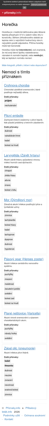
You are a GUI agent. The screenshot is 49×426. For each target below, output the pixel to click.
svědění (8, 293)
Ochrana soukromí (34, 415)
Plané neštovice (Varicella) (22, 313)
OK (24, 7)
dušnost (8, 130)
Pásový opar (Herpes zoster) (24, 258)
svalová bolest (11, 389)
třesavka (9, 365)
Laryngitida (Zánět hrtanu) (22, 155)
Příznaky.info (13, 408)
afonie (7, 180)
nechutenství (10, 105)
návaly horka (11, 333)
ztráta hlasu (10, 175)
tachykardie (10, 219)
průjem (8, 100)
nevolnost (9, 384)
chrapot (8, 170)
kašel (7, 140)
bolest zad (9, 298)
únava (7, 185)
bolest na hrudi (11, 145)
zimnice (8, 215)
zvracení (9, 380)
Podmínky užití (11, 415)
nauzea (8, 375)
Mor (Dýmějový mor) (18, 199)
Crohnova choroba (16, 85)
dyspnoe (9, 239)
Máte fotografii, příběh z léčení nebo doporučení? (24, 65)
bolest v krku (10, 189)
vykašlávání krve (12, 135)
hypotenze (9, 248)
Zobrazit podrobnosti (38, 4)
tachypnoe (9, 234)
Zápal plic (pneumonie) (19, 348)
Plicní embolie (13, 115)
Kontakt (9, 419)
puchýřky (9, 274)
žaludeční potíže (12, 288)
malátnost (9, 283)
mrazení (8, 279)
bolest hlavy (10, 224)
